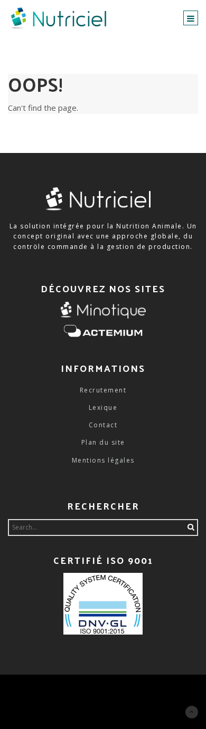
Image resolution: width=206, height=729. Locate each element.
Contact (103, 424)
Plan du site (103, 442)
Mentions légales (103, 460)
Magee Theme (68, 690)
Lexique (103, 407)
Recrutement (103, 390)
